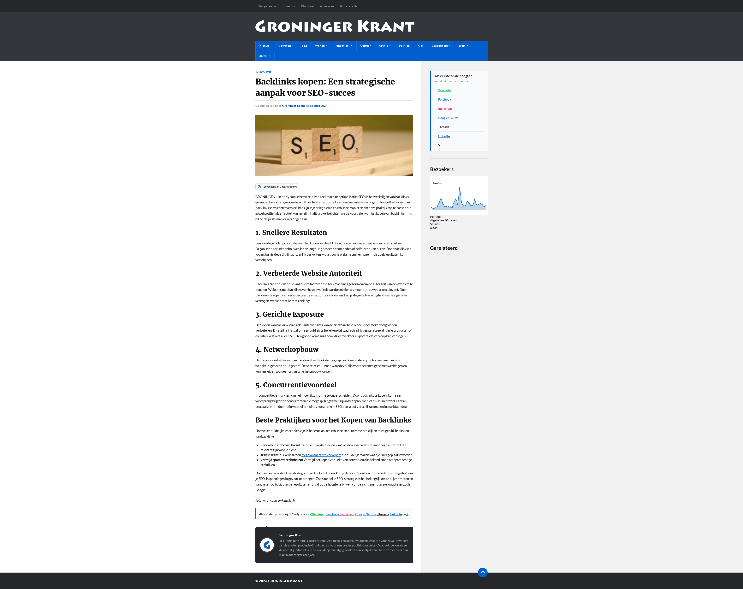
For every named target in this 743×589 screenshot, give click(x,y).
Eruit (462, 45)
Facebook (332, 514)
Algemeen (284, 45)
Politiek (404, 45)
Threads (383, 514)
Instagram (347, 514)
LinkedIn (396, 514)
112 (304, 45)
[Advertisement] (459, 397)
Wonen (320, 45)
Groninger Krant (293, 105)
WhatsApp (317, 514)
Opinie (383, 45)
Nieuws (264, 45)
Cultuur (365, 45)
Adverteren (327, 6)
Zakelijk (264, 55)
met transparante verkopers (321, 455)
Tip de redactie (348, 6)
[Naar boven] (483, 572)
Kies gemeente (267, 6)
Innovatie (263, 72)
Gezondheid (440, 45)
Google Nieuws (365, 514)
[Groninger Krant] (334, 31)
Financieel (343, 45)
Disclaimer (307, 6)
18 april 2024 (318, 105)
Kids (421, 45)
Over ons (289, 6)
